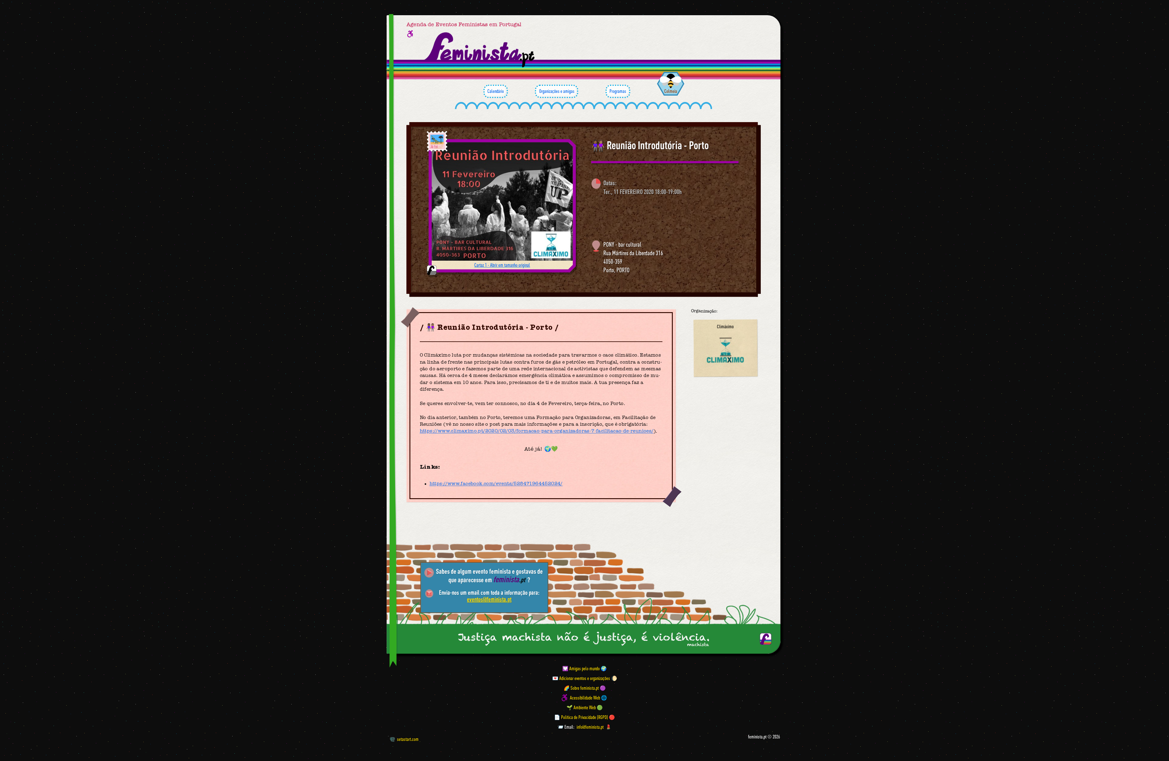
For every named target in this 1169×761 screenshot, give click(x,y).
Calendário (495, 91)
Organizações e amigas (556, 91)
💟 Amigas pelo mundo (581, 668)
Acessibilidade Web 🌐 (588, 697)
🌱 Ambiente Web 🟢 (585, 707)
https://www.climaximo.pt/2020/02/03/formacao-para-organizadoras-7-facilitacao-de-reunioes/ (537, 431)
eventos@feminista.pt (489, 599)
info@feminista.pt (590, 727)
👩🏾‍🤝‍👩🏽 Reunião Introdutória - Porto (650, 145)
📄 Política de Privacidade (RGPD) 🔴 (584, 717)
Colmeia (670, 91)
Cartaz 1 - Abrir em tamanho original (502, 265)
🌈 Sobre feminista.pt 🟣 (584, 688)
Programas (617, 91)
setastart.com (408, 739)
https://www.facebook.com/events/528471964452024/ (496, 484)
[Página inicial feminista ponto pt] (480, 50)
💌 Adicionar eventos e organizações (581, 678)
